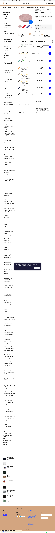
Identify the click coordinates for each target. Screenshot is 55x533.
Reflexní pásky (6, 77)
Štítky (5, 86)
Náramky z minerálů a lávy (8, 266)
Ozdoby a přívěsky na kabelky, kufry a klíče (9, 283)
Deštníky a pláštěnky (7, 100)
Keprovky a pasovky (8, 41)
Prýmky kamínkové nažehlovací (9, 416)
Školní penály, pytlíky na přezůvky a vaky (8, 213)
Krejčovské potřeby (7, 48)
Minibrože (5, 233)
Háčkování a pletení (8, 39)
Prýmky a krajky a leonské (8, 407)
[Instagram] (6, 515)
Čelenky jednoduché (7, 302)
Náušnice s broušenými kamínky (9, 275)
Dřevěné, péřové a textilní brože (9, 229)
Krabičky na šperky (7, 242)
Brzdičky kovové (7, 381)
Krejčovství (30, 523)
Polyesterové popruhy (8, 68)
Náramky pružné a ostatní (8, 269)
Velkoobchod (6, 438)
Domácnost (6, 422)
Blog (29, 522)
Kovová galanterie (7, 44)
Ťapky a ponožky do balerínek (9, 182)
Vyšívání (5, 90)
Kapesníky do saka (7, 118)
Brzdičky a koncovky (8, 23)
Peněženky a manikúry (8, 156)
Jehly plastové (6, 337)
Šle (4, 220)
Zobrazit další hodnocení (47, 118)
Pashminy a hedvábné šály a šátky (9, 197)
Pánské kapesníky (7, 116)
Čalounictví (30, 519)
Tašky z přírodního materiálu (9, 149)
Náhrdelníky (6, 251)
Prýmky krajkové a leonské (8, 395)
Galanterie (5, 14)
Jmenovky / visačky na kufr (8, 285)
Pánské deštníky (7, 107)
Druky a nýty (6, 31)
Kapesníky (6, 113)
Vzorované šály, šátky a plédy (9, 203)
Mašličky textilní (7, 360)
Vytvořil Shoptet (49, 532)
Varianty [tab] (23, 41)
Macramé (6, 50)
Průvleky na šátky (7, 328)
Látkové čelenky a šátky (8, 325)
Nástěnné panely (7, 440)
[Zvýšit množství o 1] (48, 47)
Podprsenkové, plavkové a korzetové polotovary (9, 63)
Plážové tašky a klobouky (8, 145)
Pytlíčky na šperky (7, 244)
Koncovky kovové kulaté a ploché (8, 383)
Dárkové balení (6, 240)
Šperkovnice (6, 298)
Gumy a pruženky (7, 37)
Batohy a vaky (6, 138)
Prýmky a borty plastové (8, 400)
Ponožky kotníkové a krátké (9, 175)
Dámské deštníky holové (8, 102)
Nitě (5, 53)
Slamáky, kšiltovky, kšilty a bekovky (8, 127)
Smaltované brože (7, 236)
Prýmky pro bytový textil (8, 411)
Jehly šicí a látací (7, 339)
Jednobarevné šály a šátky (8, 201)
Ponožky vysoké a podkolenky (9, 177)
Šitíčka (5, 424)
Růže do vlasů (6, 321)
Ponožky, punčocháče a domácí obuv (9, 168)
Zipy (5, 88)
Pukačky (5, 309)
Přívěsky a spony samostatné (9, 292)
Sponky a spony (6, 313)
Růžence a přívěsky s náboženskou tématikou (8, 295)
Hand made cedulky (7, 354)
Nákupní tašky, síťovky (8, 154)
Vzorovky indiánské (7, 429)
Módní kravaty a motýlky (8, 131)
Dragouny (5, 228)
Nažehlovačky (6, 55)
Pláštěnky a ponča (7, 111)
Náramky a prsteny (7, 259)
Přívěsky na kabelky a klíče (8, 289)
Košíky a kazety (7, 344)
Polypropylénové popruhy (8, 70)
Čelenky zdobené (7, 327)
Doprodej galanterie (8, 20)
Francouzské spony (7, 304)
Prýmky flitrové (6, 404)
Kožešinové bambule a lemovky (9, 356)
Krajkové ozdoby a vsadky (8, 358)
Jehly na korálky (7, 336)
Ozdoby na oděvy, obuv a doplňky (8, 351)
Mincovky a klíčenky (7, 162)
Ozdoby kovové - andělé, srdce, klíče (9, 386)
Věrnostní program (31, 518)
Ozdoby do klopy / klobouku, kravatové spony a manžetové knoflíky (9, 134)
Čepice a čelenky (7, 99)
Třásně (5, 375)
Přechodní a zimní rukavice (8, 190)
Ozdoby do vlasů (7, 249)
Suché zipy (6, 81)
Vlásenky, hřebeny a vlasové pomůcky (9, 315)
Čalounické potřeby (7, 27)
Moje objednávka (31, 524)
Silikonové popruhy (7, 74)
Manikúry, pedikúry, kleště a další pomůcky (9, 160)
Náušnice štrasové (7, 276)
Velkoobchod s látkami (31, 517)
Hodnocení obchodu (31, 516)
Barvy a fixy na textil (8, 21)
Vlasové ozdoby (6, 300)
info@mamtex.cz (7, 510)
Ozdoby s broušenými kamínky (9, 361)
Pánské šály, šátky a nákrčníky (9, 206)
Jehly (5, 330)
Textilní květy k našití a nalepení (9, 368)
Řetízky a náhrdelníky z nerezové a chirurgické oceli (9, 255)
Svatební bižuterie (7, 297)
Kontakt (9, 0)
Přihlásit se (44, 518)
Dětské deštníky (7, 106)
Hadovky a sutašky (7, 398)
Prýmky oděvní (6, 409)
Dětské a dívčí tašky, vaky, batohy (8, 121)
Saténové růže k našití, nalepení (9, 391)
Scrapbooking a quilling (8, 79)
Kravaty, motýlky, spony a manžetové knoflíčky (8, 129)
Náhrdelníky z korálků (7, 252)
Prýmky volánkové (7, 414)
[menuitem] (7, 7)
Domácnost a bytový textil (8, 436)
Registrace (49, 0)
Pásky (5, 219)
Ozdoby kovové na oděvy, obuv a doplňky (9, 379)
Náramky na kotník (7, 262)
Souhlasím (37, 267)
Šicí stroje (5, 442)
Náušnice (5, 271)
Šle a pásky (6, 215)
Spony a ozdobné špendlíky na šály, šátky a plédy (9, 211)
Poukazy (5, 444)
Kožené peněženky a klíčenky (9, 158)
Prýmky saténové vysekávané (9, 413)
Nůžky (5, 57)
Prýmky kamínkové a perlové (9, 402)
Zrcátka (5, 222)
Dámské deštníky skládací (8, 104)
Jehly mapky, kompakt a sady (9, 334)
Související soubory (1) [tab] (42, 41)
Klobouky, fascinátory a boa (9, 122)
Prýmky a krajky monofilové (9, 418)
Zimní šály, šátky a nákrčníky (9, 208)
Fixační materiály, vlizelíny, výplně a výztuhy (9, 34)
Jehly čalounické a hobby (8, 332)
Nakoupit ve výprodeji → (4, 531)
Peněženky (6, 164)
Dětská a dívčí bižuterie (8, 245)
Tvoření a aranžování (8, 95)
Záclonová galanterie (8, 91)
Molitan (5, 52)
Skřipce (5, 311)
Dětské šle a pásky (7, 217)
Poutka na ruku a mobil (8, 287)
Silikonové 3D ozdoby (7, 370)
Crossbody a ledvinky (7, 140)
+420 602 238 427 (7, 512)
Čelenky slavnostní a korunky (9, 317)
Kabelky (5, 142)
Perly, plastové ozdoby (8, 363)
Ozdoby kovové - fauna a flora (9, 388)
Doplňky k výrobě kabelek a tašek (9, 29)
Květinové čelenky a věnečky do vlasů (9, 320)
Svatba (5, 16)
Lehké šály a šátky (7, 195)
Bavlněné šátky (6, 199)
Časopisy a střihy (7, 25)
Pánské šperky (6, 290)
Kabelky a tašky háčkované (8, 144)
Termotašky (6, 151)
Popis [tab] (31, 41)
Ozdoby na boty (7, 376)
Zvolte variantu (39, 20)
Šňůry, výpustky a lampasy (9, 84)
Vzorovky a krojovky (8, 426)
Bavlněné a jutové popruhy (8, 67)
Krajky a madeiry (7, 46)
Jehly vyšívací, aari (7, 341)
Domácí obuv (6, 172)
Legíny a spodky (7, 174)
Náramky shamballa (7, 264)
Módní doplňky (7, 97)
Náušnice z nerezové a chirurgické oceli (8, 279)
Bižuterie (5, 224)
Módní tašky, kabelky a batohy (9, 136)
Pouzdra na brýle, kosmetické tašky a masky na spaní (9, 184)
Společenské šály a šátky (8, 193)
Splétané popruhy (7, 72)
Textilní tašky (6, 152)
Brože (5, 226)
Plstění (5, 60)
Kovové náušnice (7, 281)
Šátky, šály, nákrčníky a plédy (9, 191)
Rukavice (5, 186)
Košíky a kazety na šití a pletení (9, 346)
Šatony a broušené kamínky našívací (9, 373)
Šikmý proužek (6, 83)
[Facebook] (4, 515)
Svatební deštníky (7, 109)
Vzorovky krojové (7, 428)
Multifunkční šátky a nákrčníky (9, 205)
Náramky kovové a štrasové (9, 260)
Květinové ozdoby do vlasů (8, 307)
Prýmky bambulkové (7, 405)
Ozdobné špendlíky (7, 235)
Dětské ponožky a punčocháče (9, 170)
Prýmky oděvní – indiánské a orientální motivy (9, 421)
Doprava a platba (14, 0)
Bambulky (5, 352)
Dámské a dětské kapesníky (9, 115)
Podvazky (5, 166)
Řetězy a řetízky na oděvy (8, 367)
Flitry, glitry (6, 93)
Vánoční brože (6, 238)
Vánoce (5, 18)
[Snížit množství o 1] (44, 47)
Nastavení (18, 267)
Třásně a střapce (7, 433)
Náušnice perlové (7, 273)
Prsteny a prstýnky (7, 267)
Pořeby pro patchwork (8, 75)
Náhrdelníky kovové (7, 257)
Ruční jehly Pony (7, 343)
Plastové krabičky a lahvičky (9, 348)
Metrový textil (6, 12)
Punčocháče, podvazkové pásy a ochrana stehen (9, 180)
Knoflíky (5, 43)
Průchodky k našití (7, 365)
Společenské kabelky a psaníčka (9, 147)
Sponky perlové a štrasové (8, 323)
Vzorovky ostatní (7, 431)
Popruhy (5, 65)
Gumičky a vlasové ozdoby (8, 306)
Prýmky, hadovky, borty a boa (9, 393)
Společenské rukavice (8, 188)
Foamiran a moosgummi (8, 36)
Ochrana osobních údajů (32, 515)
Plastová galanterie (8, 59)
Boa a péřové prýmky (7, 397)
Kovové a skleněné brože (8, 231)
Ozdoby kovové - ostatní (8, 389)
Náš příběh (4, 0)
